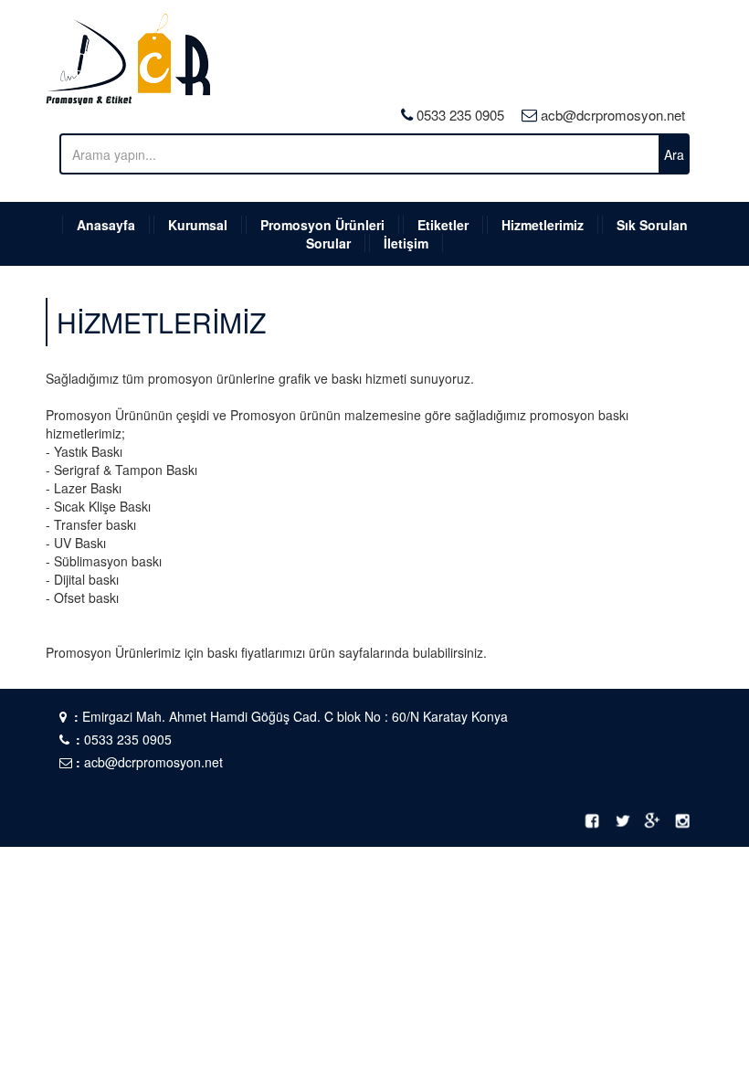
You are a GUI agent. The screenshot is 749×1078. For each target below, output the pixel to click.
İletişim (406, 243)
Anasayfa (106, 225)
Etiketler (443, 225)
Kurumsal (197, 225)
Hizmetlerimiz (542, 225)
